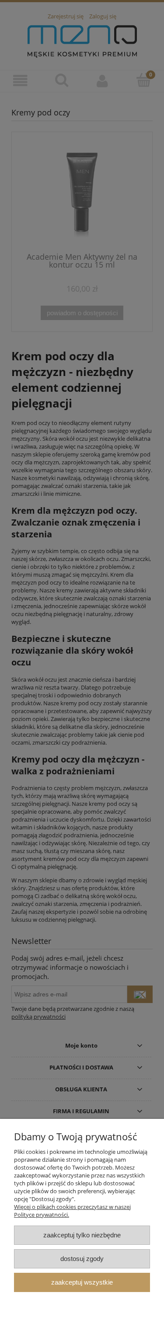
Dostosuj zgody (82, 1258)
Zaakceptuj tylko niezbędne (82, 1235)
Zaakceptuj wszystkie (82, 1282)
